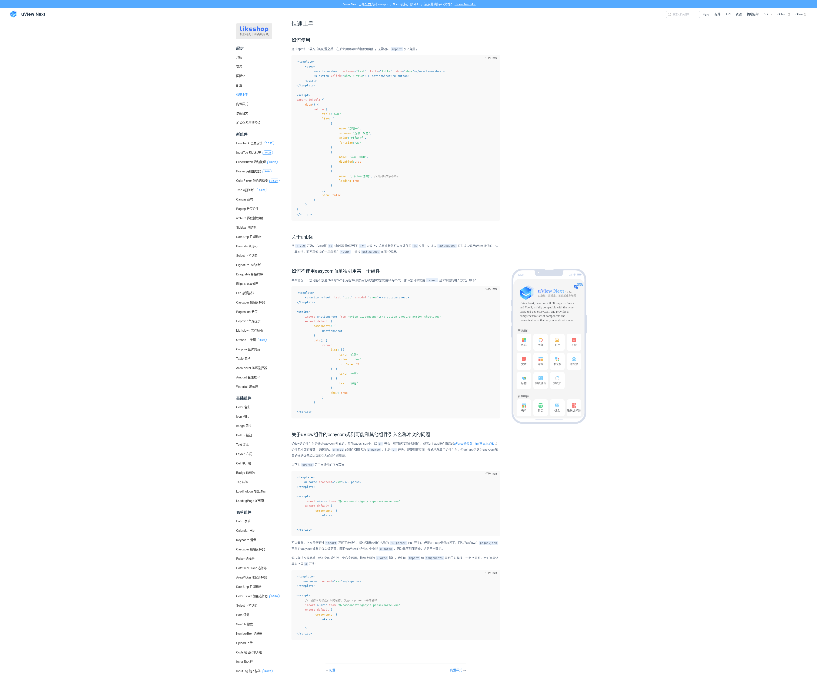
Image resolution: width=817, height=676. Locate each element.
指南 (706, 14)
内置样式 (456, 670)
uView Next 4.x (465, 4)
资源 (739, 14)
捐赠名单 (753, 14)
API (728, 14)
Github (783, 14)
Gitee (801, 14)
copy (488, 57)
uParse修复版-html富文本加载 (475, 443)
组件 (717, 14)
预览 (580, 284)
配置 (332, 670)
